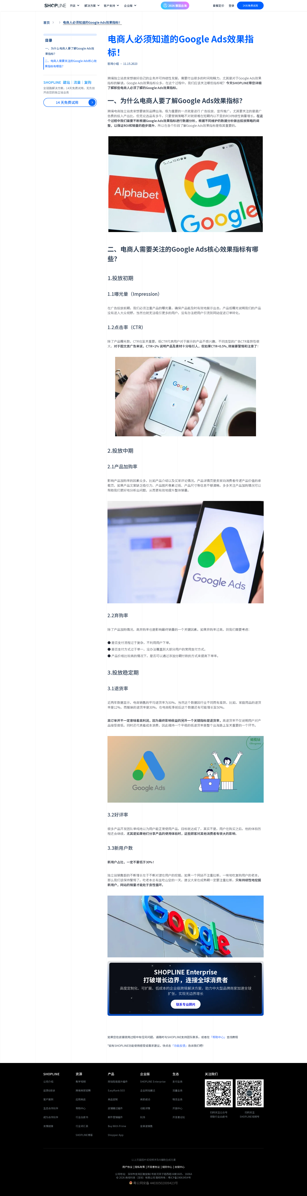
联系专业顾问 (185, 1004)
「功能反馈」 (179, 1045)
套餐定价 (218, 5)
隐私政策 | (141, 1167)
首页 (46, 22)
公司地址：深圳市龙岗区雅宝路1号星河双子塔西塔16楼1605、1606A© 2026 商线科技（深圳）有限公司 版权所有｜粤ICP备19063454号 (153, 1175)
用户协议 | (128, 1167)
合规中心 (180, 1167)
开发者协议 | (154, 1167)
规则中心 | (168, 1167)
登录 (231, 5)
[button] (74, 5)
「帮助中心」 (218, 1037)
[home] (55, 5)
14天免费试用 (250, 5)
